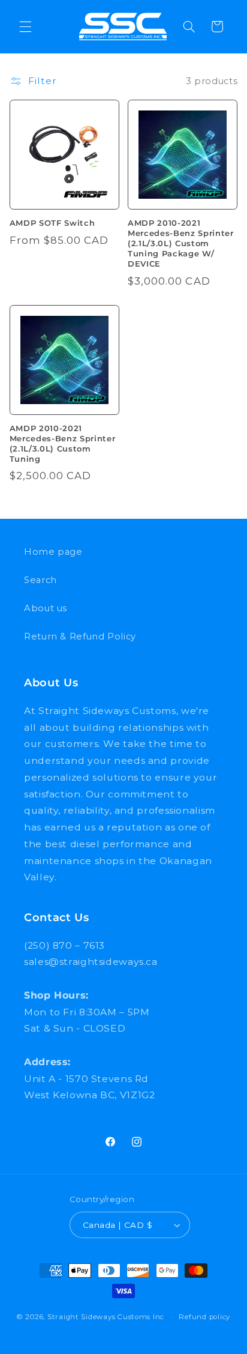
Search (40, 580)
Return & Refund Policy (80, 636)
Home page (53, 551)
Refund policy (204, 1317)
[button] (25, 26)
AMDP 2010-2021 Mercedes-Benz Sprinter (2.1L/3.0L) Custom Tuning (63, 443)
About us (45, 608)
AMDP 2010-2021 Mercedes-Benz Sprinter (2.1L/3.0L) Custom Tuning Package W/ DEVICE (181, 243)
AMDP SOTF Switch (52, 223)
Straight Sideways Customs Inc (105, 1317)
